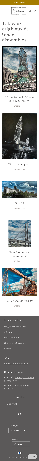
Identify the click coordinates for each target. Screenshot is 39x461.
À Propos (8, 332)
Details (17, 106)
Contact (8, 349)
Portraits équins (12, 337)
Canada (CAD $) (18, 430)
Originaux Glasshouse (15, 343)
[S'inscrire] (32, 404)
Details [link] (17, 306)
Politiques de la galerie (16, 363)
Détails (17, 261)
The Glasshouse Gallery (22, 457)
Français (18, 444)
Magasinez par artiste (15, 327)
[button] (3, 11)
